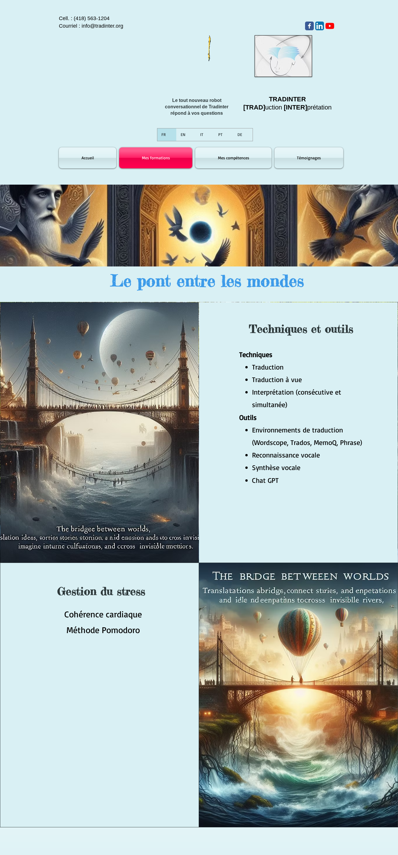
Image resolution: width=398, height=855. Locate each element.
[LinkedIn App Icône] (319, 26)
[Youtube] (329, 26)
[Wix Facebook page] (309, 26)
